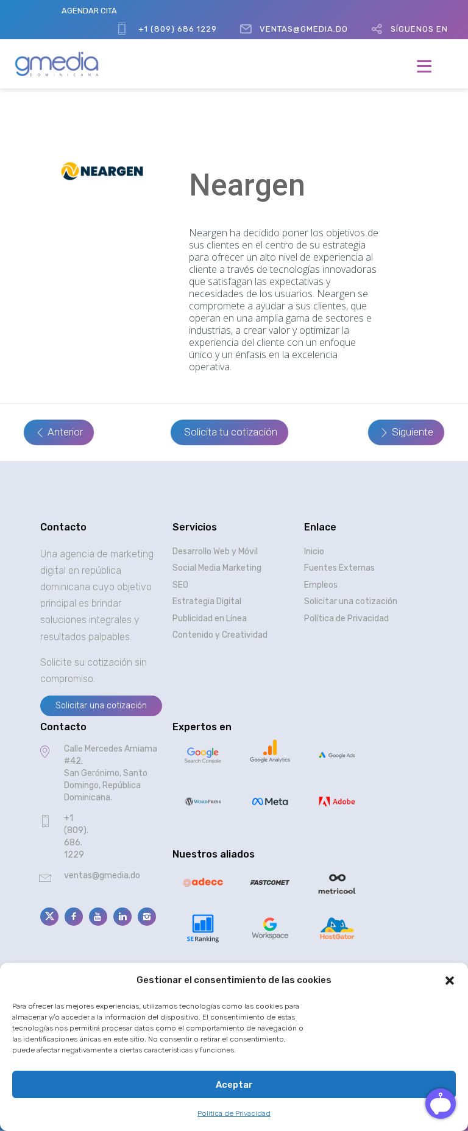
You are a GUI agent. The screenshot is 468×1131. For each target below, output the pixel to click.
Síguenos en (419, 28)
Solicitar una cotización (350, 601)
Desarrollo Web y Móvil (215, 551)
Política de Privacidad (234, 1113)
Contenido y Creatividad (220, 635)
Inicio (314, 551)
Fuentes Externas (339, 568)
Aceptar (234, 1084)
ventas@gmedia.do (304, 28)
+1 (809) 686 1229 (177, 28)
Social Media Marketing (216, 568)
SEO (180, 585)
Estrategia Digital (206, 601)
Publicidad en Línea (209, 618)
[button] (450, 980)
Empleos (321, 585)
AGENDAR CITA (89, 10)
